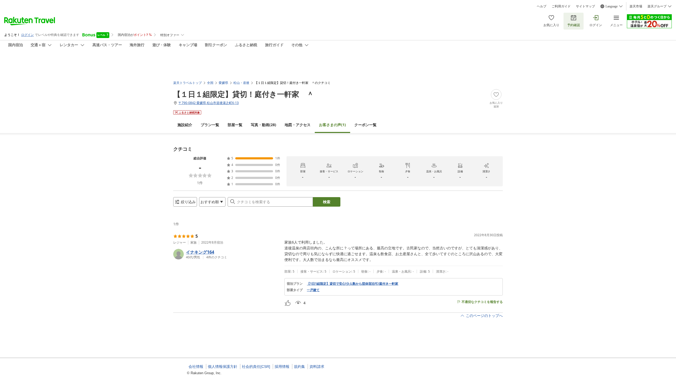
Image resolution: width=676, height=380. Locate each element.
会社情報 (196, 366)
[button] (226, 254)
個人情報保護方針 (222, 366)
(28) (263, 124)
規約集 (299, 366)
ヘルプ (541, 6)
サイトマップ (585, 6)
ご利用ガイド (561, 6)
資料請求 (316, 366)
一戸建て (313, 290)
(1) (332, 124)
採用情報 (282, 366)
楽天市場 (636, 6)
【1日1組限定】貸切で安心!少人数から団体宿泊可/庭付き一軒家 (352, 284)
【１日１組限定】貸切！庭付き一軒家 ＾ (243, 94)
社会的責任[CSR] (256, 366)
